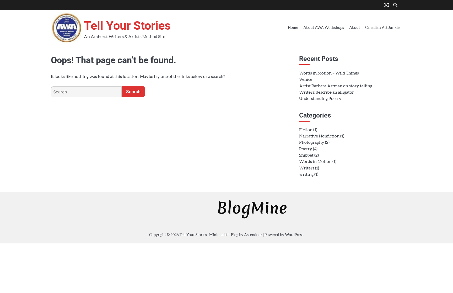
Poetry (305, 149)
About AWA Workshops (323, 28)
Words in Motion (315, 161)
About (354, 28)
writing (306, 174)
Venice (305, 79)
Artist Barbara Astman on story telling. (336, 86)
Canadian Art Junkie (382, 28)
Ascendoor (253, 235)
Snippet (306, 155)
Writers (306, 168)
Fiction (305, 130)
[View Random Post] (386, 5)
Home (293, 28)
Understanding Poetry (320, 99)
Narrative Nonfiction (319, 136)
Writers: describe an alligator (326, 92)
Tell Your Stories (127, 26)
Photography (311, 142)
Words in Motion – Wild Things (329, 73)
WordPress (294, 235)
